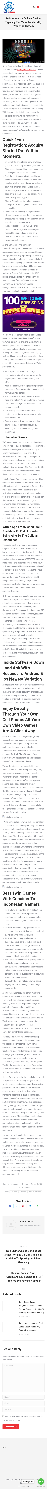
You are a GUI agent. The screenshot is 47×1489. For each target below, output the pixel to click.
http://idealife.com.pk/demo (30, 1226)
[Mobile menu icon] (42, 6)
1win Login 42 (15, 1184)
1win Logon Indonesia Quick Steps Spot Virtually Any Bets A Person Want (31, 1327)
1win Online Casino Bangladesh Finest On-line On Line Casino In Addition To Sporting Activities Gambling (31, 1307)
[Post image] (9, 1306)
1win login (23, 1191)
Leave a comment (23, 1187)
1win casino (14, 1191)
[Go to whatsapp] (41, 1481)
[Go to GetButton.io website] (41, 1486)
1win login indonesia (34, 1191)
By (25, 1184)
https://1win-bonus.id (26, 69)
